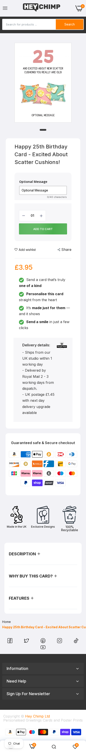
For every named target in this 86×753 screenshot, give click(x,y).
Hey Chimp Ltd (37, 716)
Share (66, 249)
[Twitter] (27, 642)
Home (6, 622)
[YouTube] (43, 648)
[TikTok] (76, 642)
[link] (53, 746)
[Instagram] (60, 642)
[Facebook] (10, 642)
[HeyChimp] (41, 8)
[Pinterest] (43, 642)
